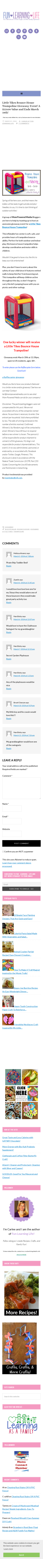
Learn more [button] (8, 1549)
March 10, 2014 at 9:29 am (24, 705)
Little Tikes (7, 531)
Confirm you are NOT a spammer (18, 851)
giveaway (9, 527)
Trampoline (18, 531)
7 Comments (24, 123)
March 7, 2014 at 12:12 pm (24, 649)
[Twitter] (18, 37)
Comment (7, 776)
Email (5, 816)
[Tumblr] (36, 31)
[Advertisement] (21, 68)
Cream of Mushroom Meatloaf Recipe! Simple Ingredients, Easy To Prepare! (20, 1509)
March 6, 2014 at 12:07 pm (24, 619)
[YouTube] (24, 37)
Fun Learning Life (21, 16)
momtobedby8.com (13, 477)
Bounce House (23, 529)
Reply (8, 566)
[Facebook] (12, 31)
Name (5, 804)
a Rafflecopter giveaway (13, 377)
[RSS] (30, 31)
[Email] (6, 31)
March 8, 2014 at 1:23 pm (24, 676)
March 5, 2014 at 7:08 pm (24, 556)
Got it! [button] (21, 1555)
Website (6, 829)
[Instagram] (18, 31)
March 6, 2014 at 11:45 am (24, 583)
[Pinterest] (24, 31)
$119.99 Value (10, 529)
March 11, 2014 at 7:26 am (24, 735)
